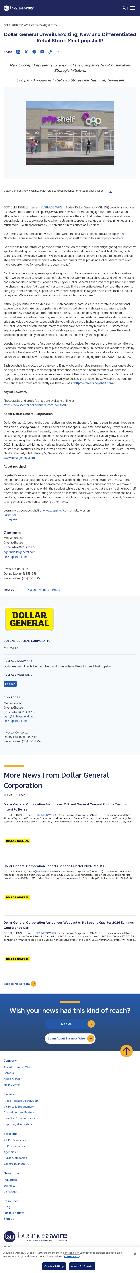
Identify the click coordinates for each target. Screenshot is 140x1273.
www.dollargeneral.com (19, 458)
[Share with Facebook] (34, 52)
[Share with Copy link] (50, 52)
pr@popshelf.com (15, 557)
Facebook (10, 515)
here (120, 238)
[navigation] (132, 8)
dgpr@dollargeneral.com (20, 552)
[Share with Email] (42, 52)
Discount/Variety (38, 589)
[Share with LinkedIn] (18, 52)
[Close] (135, 1253)
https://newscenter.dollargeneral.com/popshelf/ (35, 405)
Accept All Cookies (82, 1266)
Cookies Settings (54, 1266)
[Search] (124, 8)
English (10, 684)
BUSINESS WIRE (51, 207)
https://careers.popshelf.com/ (94, 383)
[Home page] (19, 8)
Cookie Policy (72, 1256)
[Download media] (111, 191)
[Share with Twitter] (26, 52)
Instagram (10, 519)
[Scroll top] (126, 1051)
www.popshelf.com (56, 510)
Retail (56, 589)
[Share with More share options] (58, 52)
